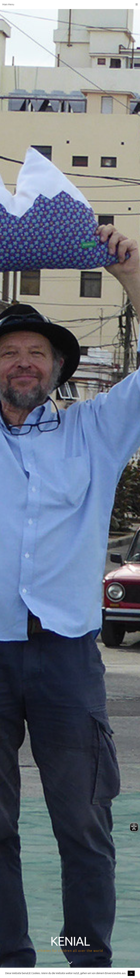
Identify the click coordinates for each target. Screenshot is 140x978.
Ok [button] (131, 973)
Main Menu (8, 4)
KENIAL (70, 941)
